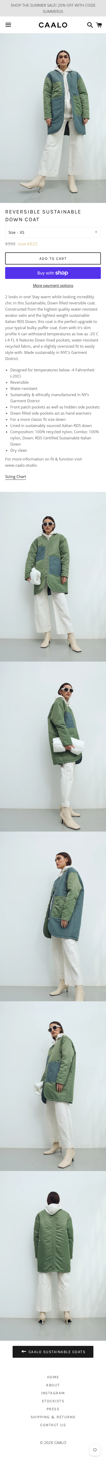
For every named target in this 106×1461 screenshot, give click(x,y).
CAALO (60, 1442)
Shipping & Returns (53, 1417)
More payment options (53, 285)
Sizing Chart (15, 476)
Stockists (53, 1401)
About (53, 1385)
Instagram (53, 1393)
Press (53, 1409)
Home (53, 1377)
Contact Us (53, 1425)
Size (11, 232)
